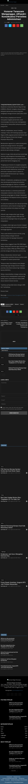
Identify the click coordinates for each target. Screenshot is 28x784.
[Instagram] (12, 694)
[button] (26, 2)
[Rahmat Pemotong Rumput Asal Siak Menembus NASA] (4, 369)
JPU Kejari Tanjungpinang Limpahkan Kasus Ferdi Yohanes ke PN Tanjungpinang (21, 325)
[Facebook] (8, 694)
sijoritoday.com (4, 472)
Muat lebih (13, 770)
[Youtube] (19, 694)
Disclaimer (7, 780)
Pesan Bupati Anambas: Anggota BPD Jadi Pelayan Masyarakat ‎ (13, 583)
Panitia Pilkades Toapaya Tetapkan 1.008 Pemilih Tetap (6, 324)
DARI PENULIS (5, 350)
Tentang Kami (9, 777)
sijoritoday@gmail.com (17, 690)
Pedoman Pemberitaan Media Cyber (10, 778)
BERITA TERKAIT (5, 348)
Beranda (2, 5)
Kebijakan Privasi (16, 777)
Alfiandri (17, 304)
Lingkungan (3, 551)
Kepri (2, 729)
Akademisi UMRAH (9, 304)
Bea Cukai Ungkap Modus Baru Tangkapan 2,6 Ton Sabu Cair (11, 498)
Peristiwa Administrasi (6, 306)
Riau (15, 8)
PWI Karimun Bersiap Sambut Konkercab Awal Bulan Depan (10, 470)
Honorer (22, 304)
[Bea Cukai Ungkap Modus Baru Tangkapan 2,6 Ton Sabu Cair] (4, 362)
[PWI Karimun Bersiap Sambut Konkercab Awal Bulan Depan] (4, 355)
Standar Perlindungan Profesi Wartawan (19, 780)
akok (8, 22)
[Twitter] (16, 694)
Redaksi (2, 780)
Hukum (2, 364)
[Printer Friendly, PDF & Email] (5, 301)
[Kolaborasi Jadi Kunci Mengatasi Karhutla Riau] (14, 542)
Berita (12, 8)
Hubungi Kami (21, 778)
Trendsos (3, 737)
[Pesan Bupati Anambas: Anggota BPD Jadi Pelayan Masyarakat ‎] (14, 571)
